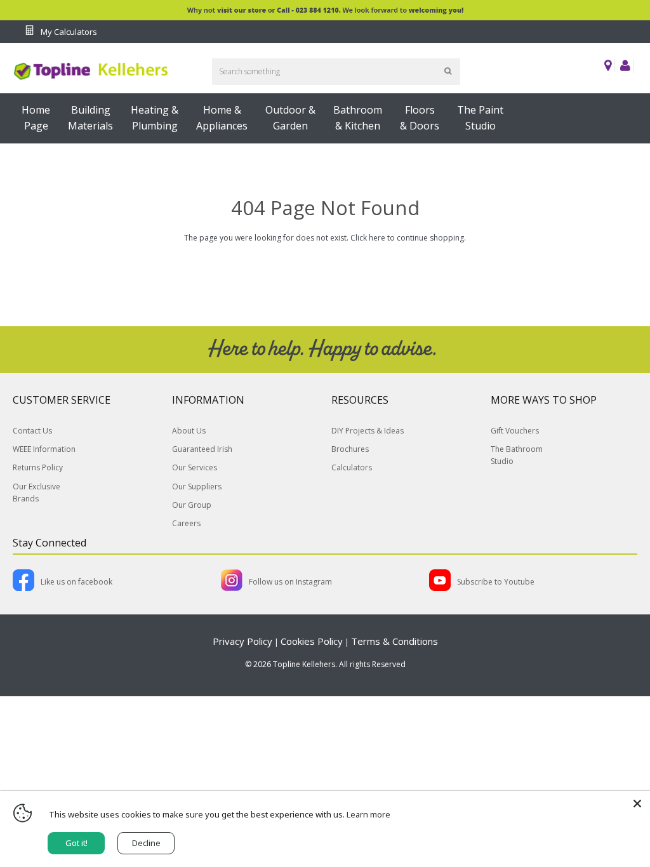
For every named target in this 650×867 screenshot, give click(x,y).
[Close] (637, 803)
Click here (367, 237)
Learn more (368, 814)
